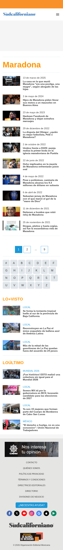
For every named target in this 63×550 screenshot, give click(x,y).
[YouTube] (24, 513)
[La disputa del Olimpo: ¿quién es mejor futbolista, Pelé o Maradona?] (11, 133)
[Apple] (46, 513)
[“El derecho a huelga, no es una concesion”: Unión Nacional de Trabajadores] (11, 426)
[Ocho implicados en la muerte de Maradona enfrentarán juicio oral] (11, 165)
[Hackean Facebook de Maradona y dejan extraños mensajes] (11, 117)
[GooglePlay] (53, 513)
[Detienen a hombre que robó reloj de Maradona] (11, 212)
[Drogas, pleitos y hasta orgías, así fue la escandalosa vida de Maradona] (11, 227)
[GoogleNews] (39, 513)
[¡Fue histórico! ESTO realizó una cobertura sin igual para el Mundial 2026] (11, 375)
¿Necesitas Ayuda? (31, 505)
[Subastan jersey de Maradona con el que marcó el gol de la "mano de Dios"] (11, 197)
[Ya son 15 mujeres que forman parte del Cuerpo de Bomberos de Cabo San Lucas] (11, 410)
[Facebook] (9, 513)
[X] (16, 513)
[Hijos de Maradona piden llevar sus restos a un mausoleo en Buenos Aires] (11, 101)
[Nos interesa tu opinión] (31, 449)
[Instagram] (31, 513)
